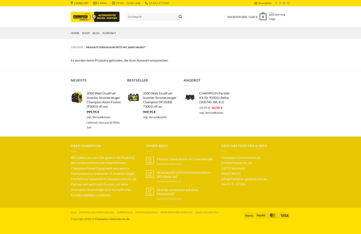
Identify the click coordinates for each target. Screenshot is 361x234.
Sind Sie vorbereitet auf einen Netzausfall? (178, 192)
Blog (96, 33)
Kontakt (109, 33)
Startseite (77, 47)
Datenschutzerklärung (96, 212)
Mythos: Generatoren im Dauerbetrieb (184, 159)
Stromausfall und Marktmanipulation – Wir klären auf (185, 174)
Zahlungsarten (206, 212)
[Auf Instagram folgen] (280, 3)
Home (75, 33)
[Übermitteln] (180, 17)
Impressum (125, 212)
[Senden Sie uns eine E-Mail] (288, 3)
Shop (86, 33)
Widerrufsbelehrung (177, 212)
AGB (73, 212)
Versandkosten (101, 117)
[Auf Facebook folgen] (276, 3)
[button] (263, 3)
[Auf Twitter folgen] (284, 3)
